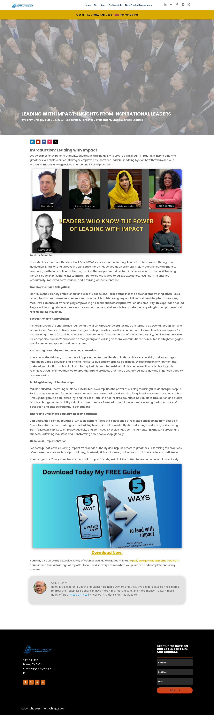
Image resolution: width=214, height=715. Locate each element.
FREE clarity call (79, 594)
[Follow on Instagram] (183, 4)
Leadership (73, 120)
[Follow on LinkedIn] (165, 4)
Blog (102, 5)
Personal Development (96, 120)
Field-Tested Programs (137, 5)
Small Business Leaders (128, 120)
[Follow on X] (188, 4)
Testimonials (115, 5)
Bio (95, 5)
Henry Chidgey (34, 120)
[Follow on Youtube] (171, 4)
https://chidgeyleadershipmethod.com (154, 560)
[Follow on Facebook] (177, 4)
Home (88, 5)
